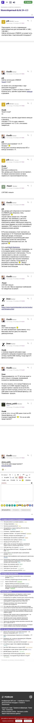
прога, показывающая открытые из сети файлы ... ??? (17, 635)
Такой (4, 82)
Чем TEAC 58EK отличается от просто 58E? (14, 647)
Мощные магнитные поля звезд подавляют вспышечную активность (15, 603)
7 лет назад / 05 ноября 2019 (15, 301)
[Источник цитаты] (22, 80)
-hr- (17, 480)
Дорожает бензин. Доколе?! (11, 566)
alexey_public (11, 404)
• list (25, 477)
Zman (8, 299)
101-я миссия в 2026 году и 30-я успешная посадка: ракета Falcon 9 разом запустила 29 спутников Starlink (18, 607)
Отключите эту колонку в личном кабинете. (13, 660)
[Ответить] (27, 21)
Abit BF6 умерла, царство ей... (11, 651)
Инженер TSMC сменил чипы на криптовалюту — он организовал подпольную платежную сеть (17, 615)
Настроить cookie (22, 711)
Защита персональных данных (11, 713)
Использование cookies (9, 711)
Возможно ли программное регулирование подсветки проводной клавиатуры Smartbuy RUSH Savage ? (18, 587)
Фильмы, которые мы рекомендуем (13, 535)
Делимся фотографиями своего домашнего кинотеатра (19, 556)
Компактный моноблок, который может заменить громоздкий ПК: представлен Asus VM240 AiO (17, 600)
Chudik (9, 72)
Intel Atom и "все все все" (10, 568)
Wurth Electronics (14, 247)
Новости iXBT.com (6, 591)
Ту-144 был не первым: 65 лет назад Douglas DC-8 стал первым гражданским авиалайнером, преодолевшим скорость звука (18, 611)
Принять (18, 721)
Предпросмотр (25, 510)
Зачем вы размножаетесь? (11, 526)
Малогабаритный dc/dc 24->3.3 (14, 10)
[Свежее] (10, 2)
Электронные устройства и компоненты (11, 7)
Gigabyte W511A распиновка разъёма (15, 583)
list (29, 477)
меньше (29, 91)
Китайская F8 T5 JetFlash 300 (11, 542)
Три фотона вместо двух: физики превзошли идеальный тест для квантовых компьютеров (16, 618)
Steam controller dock (11, 581)
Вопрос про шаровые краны (11, 564)
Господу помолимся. (9, 524)
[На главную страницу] (2, 2)
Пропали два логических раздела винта (14, 653)
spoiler (7, 477)
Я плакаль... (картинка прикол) (12, 531)
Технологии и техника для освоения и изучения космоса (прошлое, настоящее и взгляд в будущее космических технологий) (17, 561)
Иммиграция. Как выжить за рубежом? (14, 537)
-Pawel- (9, 186)
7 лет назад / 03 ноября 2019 (15, 23)
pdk (7, 21)
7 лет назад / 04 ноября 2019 (15, 278)
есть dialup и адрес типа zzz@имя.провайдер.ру (16, 644)
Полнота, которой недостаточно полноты (16, 579)
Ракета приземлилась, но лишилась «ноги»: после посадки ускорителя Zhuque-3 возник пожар (17, 595)
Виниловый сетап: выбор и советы (13, 539)
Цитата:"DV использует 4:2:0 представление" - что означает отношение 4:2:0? (16, 632)
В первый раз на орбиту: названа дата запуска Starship (18, 597)
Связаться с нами (7, 708)
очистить (3, 483)
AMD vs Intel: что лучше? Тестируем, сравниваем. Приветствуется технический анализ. (17, 544)
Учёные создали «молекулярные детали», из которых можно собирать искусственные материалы (18, 625)
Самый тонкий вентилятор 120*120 (13, 570)
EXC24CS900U (6, 466)
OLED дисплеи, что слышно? (11, 547)
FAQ (3, 710)
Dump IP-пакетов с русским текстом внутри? (15, 642)
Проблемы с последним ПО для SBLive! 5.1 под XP (16, 655)
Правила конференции (20, 708)
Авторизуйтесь (6, 510)
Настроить (28, 721)
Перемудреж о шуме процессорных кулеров (15, 649)
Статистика (9, 710)
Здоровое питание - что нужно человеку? (15, 533)
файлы (29, 480)
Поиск (30, 708)
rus (20, 480)
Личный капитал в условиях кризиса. (14, 522)
